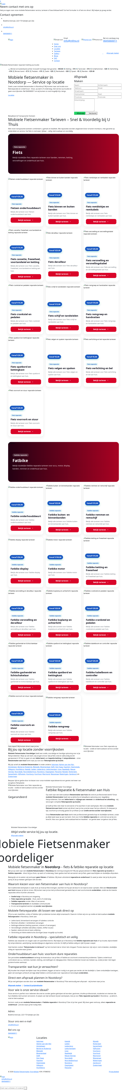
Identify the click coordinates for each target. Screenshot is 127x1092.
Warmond (46, 774)
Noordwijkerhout (29, 772)
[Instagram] (11, 1041)
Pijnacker (58, 772)
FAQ (55, 58)
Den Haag (59, 767)
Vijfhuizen (21, 774)
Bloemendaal (45, 767)
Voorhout (38, 774)
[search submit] (25, 1088)
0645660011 (7, 33)
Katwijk (27, 769)
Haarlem (67, 767)
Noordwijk (19, 772)
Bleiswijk (36, 767)
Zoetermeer (12, 776)
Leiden (33, 769)
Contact (57, 61)
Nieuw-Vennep (70, 1056)
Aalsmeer (54, 764)
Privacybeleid (114, 1072)
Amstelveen (12, 767)
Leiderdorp (41, 769)
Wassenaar (55, 774)
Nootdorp (41, 772)
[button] (50, 53)
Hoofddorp (20, 769)
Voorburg (30, 774)
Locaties (57, 49)
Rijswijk (65, 772)
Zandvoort (73, 774)
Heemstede (75, 767)
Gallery (56, 53)
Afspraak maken (113, 53)
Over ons (57, 46)
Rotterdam (73, 772)
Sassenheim (12, 774)
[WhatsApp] (13, 1041)
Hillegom (11, 769)
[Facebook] (8, 1041)
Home (56, 44)
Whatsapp (81, 113)
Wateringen (64, 774)
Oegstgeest (49, 772)
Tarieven (57, 51)
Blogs (56, 56)
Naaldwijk (66, 769)
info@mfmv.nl (8, 27)
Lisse (59, 769)
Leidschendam (51, 769)
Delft (53, 767)
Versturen (92, 113)
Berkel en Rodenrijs (25, 767)
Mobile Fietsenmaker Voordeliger (26, 1072)
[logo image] (2, 1076)
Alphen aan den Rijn (66, 764)
